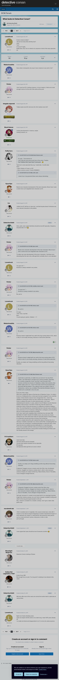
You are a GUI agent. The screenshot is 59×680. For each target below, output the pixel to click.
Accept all (18, 674)
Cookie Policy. (43, 669)
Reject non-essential (31, 674)
